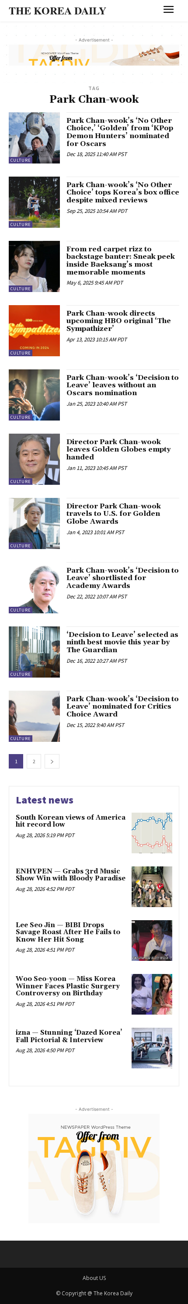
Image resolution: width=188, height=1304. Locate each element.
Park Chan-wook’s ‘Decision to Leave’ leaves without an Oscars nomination (122, 385)
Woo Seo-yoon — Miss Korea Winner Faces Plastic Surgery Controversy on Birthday (68, 986)
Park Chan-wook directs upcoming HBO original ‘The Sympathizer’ (118, 321)
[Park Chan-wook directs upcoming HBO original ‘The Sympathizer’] (34, 330)
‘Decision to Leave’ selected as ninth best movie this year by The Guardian (122, 642)
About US (94, 1278)
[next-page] (52, 761)
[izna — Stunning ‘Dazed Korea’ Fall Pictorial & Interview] (152, 1048)
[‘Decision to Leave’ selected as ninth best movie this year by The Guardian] (34, 652)
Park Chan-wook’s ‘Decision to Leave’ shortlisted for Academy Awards (122, 578)
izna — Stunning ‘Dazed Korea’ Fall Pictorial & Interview (69, 1036)
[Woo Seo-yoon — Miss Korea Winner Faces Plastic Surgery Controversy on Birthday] (152, 994)
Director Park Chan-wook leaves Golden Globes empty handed (118, 450)
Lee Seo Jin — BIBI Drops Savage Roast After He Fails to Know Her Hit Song (68, 932)
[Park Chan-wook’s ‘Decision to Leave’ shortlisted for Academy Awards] (34, 587)
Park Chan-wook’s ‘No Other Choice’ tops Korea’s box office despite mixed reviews (122, 193)
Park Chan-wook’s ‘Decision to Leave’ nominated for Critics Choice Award (122, 707)
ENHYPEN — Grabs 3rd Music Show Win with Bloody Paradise (70, 875)
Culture (20, 160)
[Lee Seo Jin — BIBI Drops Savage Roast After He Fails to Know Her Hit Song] (152, 940)
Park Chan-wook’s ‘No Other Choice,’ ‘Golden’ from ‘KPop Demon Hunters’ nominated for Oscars (119, 132)
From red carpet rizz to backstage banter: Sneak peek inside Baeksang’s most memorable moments (120, 261)
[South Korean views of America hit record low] (152, 833)
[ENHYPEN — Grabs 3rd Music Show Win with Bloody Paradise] (152, 886)
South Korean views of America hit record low (70, 821)
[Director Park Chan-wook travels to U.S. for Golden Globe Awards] (34, 523)
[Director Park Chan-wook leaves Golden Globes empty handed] (34, 459)
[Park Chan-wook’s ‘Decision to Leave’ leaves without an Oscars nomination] (34, 395)
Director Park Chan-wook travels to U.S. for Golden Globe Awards (113, 514)
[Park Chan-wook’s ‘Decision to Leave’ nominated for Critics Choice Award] (34, 716)
